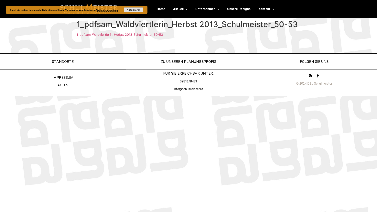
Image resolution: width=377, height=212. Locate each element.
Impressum (62, 77)
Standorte (63, 61)
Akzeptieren (133, 10)
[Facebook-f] (318, 75)
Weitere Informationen (107, 9)
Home (161, 9)
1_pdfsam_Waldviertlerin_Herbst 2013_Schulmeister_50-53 (120, 35)
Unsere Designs (239, 9)
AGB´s (62, 85)
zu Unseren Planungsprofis (188, 61)
